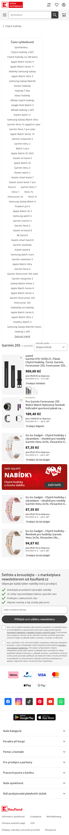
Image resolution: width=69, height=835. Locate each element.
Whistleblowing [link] (54, 816)
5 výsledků (27, 345)
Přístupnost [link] (50, 829)
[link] (49, 5)
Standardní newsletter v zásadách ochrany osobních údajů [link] (31, 632)
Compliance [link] (35, 816)
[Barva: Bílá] (35, 391)
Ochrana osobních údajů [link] (13, 823)
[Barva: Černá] (28, 391)
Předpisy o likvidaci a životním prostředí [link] (21, 829)
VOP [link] (32, 823)
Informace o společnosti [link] (13, 816)
